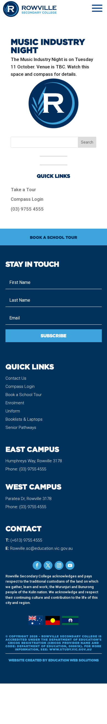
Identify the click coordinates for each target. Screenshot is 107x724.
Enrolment (14, 402)
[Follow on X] (48, 565)
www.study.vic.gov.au (70, 649)
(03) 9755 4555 (27, 209)
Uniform (12, 411)
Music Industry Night (48, 45)
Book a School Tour (23, 394)
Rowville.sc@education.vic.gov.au (41, 548)
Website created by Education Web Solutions (54, 660)
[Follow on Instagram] (59, 565)
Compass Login (27, 199)
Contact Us (15, 378)
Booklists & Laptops (24, 419)
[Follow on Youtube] (70, 565)
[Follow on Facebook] (37, 565)
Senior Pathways (20, 427)
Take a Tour (23, 189)
